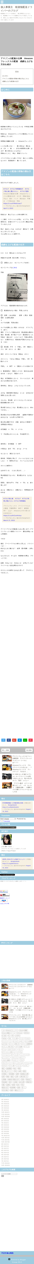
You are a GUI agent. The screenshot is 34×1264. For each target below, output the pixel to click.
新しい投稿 (5, 750)
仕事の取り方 (24, 1076)
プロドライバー (6, 1063)
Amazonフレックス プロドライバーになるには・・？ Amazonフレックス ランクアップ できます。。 (20, 993)
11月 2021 (5, 1140)
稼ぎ (15, 1068)
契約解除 (11, 1074)
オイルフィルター (18, 1041)
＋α (3, 1030)
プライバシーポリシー (18, 1057)
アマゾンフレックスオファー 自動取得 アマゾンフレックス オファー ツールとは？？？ (21, 986)
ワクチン (25, 1065)
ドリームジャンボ (7, 1054)
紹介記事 (21, 1082)
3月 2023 (5, 1108)
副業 (18, 1087)
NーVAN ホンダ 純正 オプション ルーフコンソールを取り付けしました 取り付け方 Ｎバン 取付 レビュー (21, 1001)
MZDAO (26, 1033)
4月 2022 (5, 1129)
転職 (13, 1085)
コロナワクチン (12, 1049)
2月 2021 (4, 1159)
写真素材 (4, 1082)
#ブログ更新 (24, 191)
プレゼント (15, 1060)
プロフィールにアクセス (8, 850)
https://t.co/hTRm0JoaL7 (12, 203)
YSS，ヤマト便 (13, 1038)
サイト (21, 1049)
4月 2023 (5, 1106)
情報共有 (29, 1082)
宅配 (3, 1085)
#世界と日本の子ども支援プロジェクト (14, 859)
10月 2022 (5, 1116)
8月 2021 (4, 1146)
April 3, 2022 (8, 208)
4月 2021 (4, 1154)
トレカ (16, 1054)
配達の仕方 (5, 1087)
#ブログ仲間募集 (20, 501)
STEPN (17, 1035)
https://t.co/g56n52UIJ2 (10, 863)
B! (19, 740)
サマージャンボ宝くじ (8, 1052)
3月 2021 (4, 1156)
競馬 (24, 1071)
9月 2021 (4, 1144)
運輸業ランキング (5, 898)
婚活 (12, 1076)
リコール (18, 1065)
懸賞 (7, 1076)
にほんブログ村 (4, 903)
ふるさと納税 (6, 1060)
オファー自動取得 (26, 1044)
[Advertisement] (17, 39)
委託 (3, 1068)
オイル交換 (28, 1041)
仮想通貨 (9, 1068)
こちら (15, 267)
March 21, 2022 (9, 520)
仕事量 (4, 1079)
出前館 (15, 1082)
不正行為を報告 (7, 1253)
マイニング (28, 1063)
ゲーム (4, 1049)
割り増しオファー (7, 1071)
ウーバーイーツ (6, 1041)
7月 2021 (4, 1148)
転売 (18, 1085)
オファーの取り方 (14, 1044)
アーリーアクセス (24, 1038)
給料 (20, 1071)
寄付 (15, 1071)
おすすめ (4, 1044)
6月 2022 (4, 1125)
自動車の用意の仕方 (14, 1079)
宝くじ (24, 1087)
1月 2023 (4, 1110)
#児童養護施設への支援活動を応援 (12, 803)
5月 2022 (5, 1127)
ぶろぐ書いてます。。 (7, 846)
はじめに (5, 76)
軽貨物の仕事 (24, 1074)
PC (9, 1035)
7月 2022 (4, 1123)
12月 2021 (5, 1137)
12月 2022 (5, 1112)
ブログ (22, 1060)
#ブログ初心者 (8, 498)
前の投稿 (29, 750)
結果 (3, 1076)
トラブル (19, 1052)
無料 (11, 1090)
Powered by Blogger (18, 1260)
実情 (22, 1079)
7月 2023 (4, 1101)
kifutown (19, 1033)
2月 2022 (4, 1133)
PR (13, 1035)
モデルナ (4, 1065)
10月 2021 (5, 1142)
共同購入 (4, 1074)
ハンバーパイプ (24, 1054)
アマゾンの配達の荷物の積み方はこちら (15, 78)
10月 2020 (5, 1165)
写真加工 (28, 1079)
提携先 (8, 1085)
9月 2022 (4, 1118)
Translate (6, 821)
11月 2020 (5, 1163)
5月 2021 (4, 1152)
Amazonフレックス (12, 1030)
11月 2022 (5, 1114)
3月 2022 (5, 1131)
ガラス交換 (19, 1046)
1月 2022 (5, 1135)
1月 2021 (4, 1161)
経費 (17, 1074)
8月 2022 (4, 1120)
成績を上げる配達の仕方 (10, 81)
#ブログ (6, 189)
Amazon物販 (23, 1030)
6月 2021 (4, 1150)
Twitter (4, 1038)
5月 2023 (5, 1103)
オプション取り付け (8, 1046)
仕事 (16, 1076)
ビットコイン (6, 1057)
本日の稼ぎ (5, 1090)
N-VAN (4, 1035)
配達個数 (13, 1087)
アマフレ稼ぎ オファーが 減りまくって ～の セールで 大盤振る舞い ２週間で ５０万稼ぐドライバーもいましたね (23, 787)
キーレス (26, 1046)
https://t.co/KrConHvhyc (12, 515)
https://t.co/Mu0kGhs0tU (10, 807)
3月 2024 (4, 1099)
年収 (22, 1085)
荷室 (19, 1068)
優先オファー (19, 1090)
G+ (14, 740)
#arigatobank (12, 805)
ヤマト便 (11, 1065)
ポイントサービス (18, 1063)
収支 (10, 1082)
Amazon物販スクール (8, 1033)
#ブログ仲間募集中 (16, 189)
